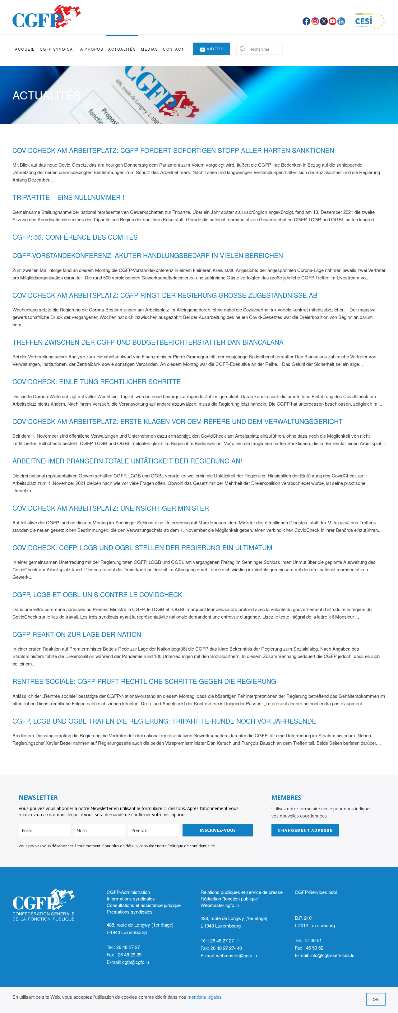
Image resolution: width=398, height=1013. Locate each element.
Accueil (25, 49)
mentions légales (204, 996)
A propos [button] (91, 49)
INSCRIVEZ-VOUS (218, 830)
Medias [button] (149, 49)
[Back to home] (46, 17)
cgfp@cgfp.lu (135, 962)
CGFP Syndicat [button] (58, 49)
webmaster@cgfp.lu (236, 955)
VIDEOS (215, 48)
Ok (376, 999)
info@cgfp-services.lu (332, 955)
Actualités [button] (122, 49)
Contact (173, 49)
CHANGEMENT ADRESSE (305, 830)
